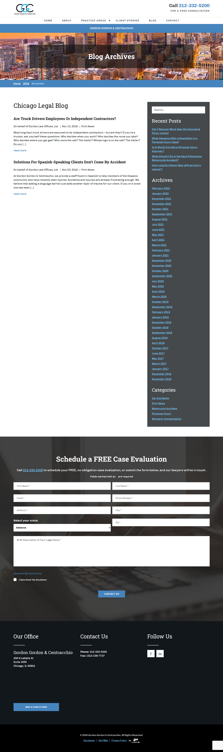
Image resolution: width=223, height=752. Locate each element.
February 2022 (161, 188)
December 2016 (161, 373)
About (66, 20)
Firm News (158, 403)
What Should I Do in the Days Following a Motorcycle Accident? (177, 158)
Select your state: (26, 520)
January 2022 (160, 193)
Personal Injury (161, 413)
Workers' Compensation (166, 418)
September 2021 (162, 214)
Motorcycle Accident (164, 408)
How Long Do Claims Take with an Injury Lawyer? (176, 167)
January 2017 (160, 368)
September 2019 (162, 306)
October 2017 (160, 348)
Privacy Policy (34, 573)
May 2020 (158, 286)
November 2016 (161, 379)
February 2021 (161, 250)
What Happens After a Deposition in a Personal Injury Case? (175, 140)
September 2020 (162, 276)
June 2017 (158, 353)
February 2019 (161, 312)
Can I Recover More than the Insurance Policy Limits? (176, 131)
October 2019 (160, 301)
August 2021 (159, 219)
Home (48, 20)
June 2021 (158, 229)
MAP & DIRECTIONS (36, 707)
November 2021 (161, 203)
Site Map (103, 740)
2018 (26, 83)
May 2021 (158, 234)
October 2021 (160, 208)
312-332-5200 (33, 470)
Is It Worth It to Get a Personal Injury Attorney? (175, 149)
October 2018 (160, 327)
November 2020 (161, 265)
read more (20, 150)
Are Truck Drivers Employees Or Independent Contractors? (65, 118)
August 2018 (159, 337)
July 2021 (158, 224)
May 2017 (158, 358)
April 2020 (158, 291)
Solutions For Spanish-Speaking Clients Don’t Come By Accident (70, 162)
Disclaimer (19, 573)
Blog (152, 20)
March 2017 (159, 363)
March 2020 (159, 296)
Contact (172, 20)
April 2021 (158, 239)
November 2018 (161, 322)
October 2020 (160, 270)
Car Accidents (160, 398)
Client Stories (127, 20)
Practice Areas (93, 20)
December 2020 (161, 260)
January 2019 (160, 317)
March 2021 (159, 245)
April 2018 (158, 343)
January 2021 (160, 255)
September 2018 (162, 332)
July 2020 (158, 281)
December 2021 (161, 198)
